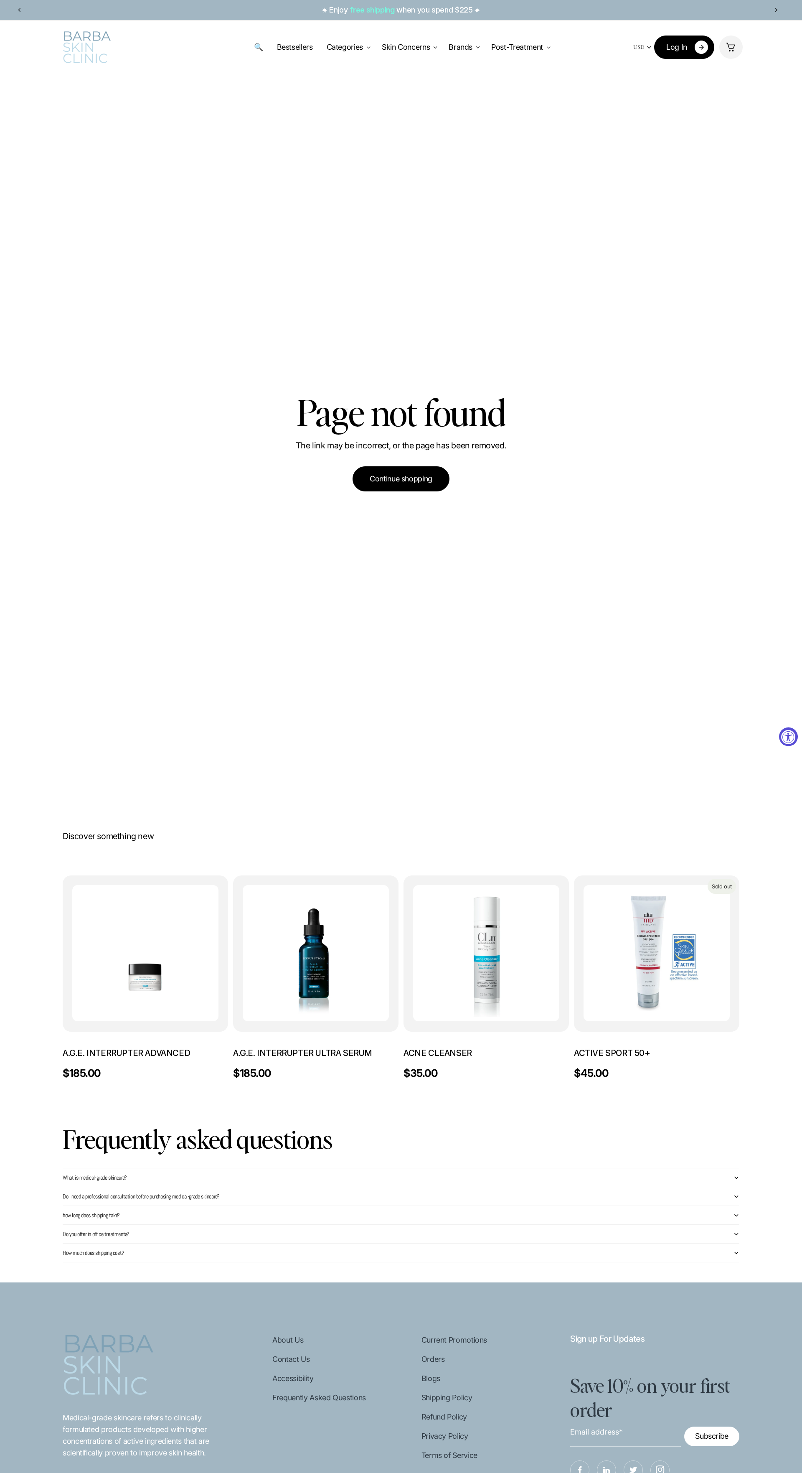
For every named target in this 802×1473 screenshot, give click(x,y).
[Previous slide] (19, 10)
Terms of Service (449, 1455)
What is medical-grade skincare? (95, 1177)
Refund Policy (444, 1416)
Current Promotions (454, 1340)
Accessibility (292, 1378)
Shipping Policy (446, 1397)
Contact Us (291, 1359)
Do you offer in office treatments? (96, 1234)
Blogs (430, 1378)
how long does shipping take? (91, 1215)
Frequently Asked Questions (319, 1397)
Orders (433, 1359)
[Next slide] (776, 10)
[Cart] (731, 47)
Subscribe (711, 1436)
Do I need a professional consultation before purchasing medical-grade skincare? (141, 1196)
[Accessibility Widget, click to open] (788, 736)
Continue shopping (401, 478)
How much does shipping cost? (93, 1253)
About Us (287, 1340)
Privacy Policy (444, 1436)
